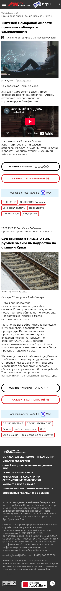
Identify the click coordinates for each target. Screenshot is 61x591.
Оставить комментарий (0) (30, 178)
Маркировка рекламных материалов (28, 488)
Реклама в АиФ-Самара (18, 472)
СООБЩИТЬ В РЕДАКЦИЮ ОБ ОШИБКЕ (26, 493)
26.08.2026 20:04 (10, 228)
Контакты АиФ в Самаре (19, 484)
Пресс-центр (45, 456)
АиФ (24, 291)
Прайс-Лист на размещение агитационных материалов (22, 478)
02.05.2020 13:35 (10, 12)
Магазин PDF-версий (16, 461)
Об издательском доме (18, 456)
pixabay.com (24, 80)
